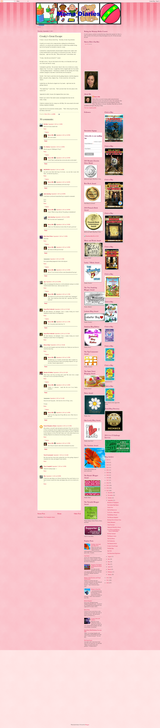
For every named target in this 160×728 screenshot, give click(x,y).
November (110, 495)
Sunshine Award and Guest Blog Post (96, 544)
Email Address (89, 143)
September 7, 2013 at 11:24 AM (61, 455)
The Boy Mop (110, 548)
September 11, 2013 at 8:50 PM (53, 476)
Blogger (87, 724)
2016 (107, 483)
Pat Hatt (46, 124)
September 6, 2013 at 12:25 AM (62, 309)
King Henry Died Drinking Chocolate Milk (93, 630)
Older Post (77, 514)
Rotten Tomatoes (88, 601)
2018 (107, 477)
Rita (45, 476)
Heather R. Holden (48, 372)
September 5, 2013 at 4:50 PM (58, 194)
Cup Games (87, 556)
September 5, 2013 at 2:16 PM (57, 169)
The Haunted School (112, 543)
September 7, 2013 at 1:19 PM (59, 466)
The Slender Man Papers (113, 505)
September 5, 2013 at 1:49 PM (57, 147)
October (110, 498)
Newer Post (41, 514)
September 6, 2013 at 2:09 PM (63, 209)
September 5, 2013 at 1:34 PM (55, 124)
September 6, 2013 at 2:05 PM (63, 135)
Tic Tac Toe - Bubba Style (113, 512)
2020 (107, 472)
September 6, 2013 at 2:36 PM (63, 217)
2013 (107, 490)
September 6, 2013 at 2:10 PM (63, 247)
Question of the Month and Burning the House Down (96, 566)
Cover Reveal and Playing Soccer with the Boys (113, 530)
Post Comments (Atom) (49, 517)
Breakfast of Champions (113, 502)
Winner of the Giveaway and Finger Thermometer (92, 578)
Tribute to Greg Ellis (95, 589)
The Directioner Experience (113, 553)
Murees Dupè (47, 345)
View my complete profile (90, 108)
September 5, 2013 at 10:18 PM (53, 281)
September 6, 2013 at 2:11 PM (63, 294)
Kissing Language (111, 533)
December (110, 492)
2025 (107, 460)
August (109, 556)
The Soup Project (88, 640)
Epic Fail (109, 551)
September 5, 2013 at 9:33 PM (57, 259)
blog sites (39, 27)
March (109, 569)
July (109, 559)
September (110, 500)
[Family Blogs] (41, 25)
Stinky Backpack (111, 522)
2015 (107, 485)
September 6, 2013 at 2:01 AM (61, 372)
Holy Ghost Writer (48, 236)
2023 (107, 465)
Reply (45, 129)
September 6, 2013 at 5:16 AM (57, 398)
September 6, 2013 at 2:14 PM (63, 385)
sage (45, 282)
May (109, 564)
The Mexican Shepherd (112, 517)
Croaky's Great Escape (112, 546)
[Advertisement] (96, 57)
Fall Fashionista (111, 541)
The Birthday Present (112, 515)
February (110, 572)
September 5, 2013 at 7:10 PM (60, 236)
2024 (107, 462)
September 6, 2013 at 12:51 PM (64, 426)
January (110, 574)
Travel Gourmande (48, 455)
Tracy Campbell (48, 466)
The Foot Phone (111, 538)
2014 (107, 488)
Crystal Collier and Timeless (95, 619)
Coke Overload (110, 525)
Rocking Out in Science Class (114, 520)
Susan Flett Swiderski (49, 309)
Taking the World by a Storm (114, 527)
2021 (107, 470)
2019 (107, 475)
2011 (107, 580)
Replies (47, 132)
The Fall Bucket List (112, 510)
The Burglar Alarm (111, 536)
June (109, 561)
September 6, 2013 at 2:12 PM (63, 357)
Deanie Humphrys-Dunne (50, 426)
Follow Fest (110, 507)
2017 (107, 480)
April (109, 567)
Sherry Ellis (51, 135)
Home (59, 514)
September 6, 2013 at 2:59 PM (63, 224)
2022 (107, 467)
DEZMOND (47, 169)
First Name (87, 148)
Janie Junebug (47, 194)
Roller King (87, 609)
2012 (107, 577)
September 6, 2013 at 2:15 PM (63, 443)
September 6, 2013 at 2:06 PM (63, 182)
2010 (107, 583)
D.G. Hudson (47, 147)
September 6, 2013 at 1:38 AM (58, 345)
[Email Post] (59, 114)
